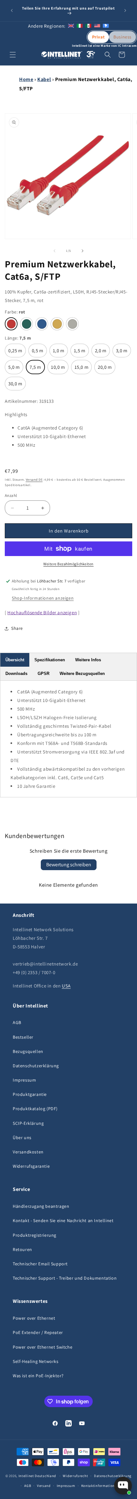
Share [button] (17, 628)
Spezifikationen (49, 659)
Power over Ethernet (34, 1318)
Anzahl (11, 495)
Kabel (44, 79)
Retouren (22, 1249)
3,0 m (122, 352)
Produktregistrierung (34, 1235)
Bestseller (23, 1037)
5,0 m (15, 369)
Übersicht (14, 659)
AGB (17, 1022)
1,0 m (59, 352)
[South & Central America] (106, 26)
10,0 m (58, 369)
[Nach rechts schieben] (83, 251)
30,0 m (15, 385)
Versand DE (34, 480)
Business (122, 37)
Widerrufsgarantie (31, 1166)
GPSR (43, 673)
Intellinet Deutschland (37, 1476)
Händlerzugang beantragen (41, 1206)
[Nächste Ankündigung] (125, 10)
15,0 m (82, 369)
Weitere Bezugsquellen (82, 673)
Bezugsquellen (28, 1051)
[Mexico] (88, 26)
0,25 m (15, 352)
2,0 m (101, 352)
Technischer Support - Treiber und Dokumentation (65, 1278)
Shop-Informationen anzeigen (43, 598)
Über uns (22, 1137)
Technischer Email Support (40, 1264)
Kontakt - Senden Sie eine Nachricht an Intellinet (63, 1220)
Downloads (16, 673)
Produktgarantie (30, 1094)
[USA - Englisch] (97, 26)
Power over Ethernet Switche (42, 1347)
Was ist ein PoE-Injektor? (38, 1376)
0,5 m (38, 352)
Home (26, 79)
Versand (44, 1485)
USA (66, 986)
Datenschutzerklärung (36, 1066)
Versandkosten (28, 1152)
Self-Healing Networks (36, 1361)
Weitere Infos (88, 659)
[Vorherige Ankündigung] (12, 10)
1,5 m (80, 352)
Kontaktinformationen (100, 1485)
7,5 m (36, 369)
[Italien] (79, 26)
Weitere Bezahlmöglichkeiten (68, 563)
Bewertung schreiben (68, 864)
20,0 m (105, 369)
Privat (98, 37)
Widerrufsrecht (75, 1476)
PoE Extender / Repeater (38, 1332)
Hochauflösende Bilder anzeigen (42, 612)
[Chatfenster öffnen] (123, 1486)
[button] (13, 55)
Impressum (24, 1080)
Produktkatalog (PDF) (35, 1108)
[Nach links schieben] (54, 251)
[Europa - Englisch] (71, 26)
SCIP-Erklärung (28, 1123)
